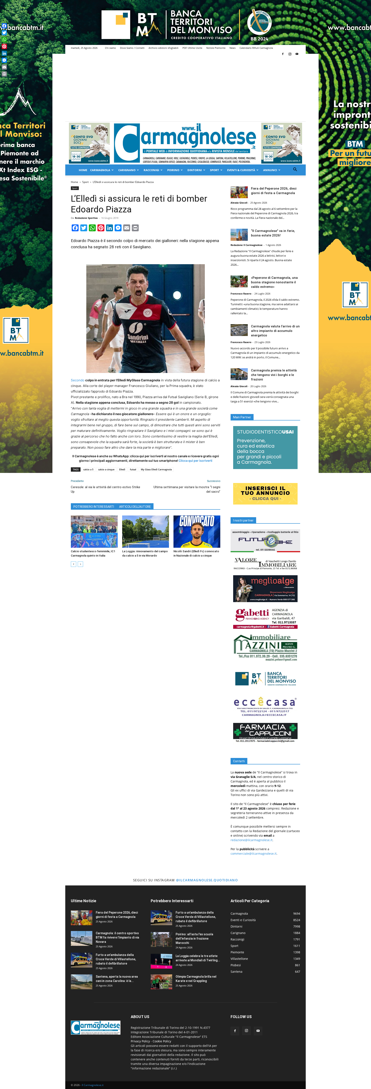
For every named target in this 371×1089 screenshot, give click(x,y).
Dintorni (194, 170)
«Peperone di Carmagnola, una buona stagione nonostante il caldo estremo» (274, 282)
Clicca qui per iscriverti (195, 460)
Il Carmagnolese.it (92, 1085)
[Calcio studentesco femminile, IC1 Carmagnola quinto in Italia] (94, 531)
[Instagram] (290, 54)
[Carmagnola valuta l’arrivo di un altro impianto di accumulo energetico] (239, 330)
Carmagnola (100, 170)
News (233, 47)
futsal (133, 469)
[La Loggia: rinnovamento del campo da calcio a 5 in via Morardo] (145, 531)
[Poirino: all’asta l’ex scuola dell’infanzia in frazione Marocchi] (161, 939)
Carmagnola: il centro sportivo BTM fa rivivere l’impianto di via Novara (117, 937)
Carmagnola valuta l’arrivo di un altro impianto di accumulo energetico (275, 330)
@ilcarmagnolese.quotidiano (207, 880)
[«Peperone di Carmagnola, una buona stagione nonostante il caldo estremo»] (239, 281)
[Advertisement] (185, 89)
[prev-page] (73, 564)
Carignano (126, 170)
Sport (214, 170)
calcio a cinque (106, 469)
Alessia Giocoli (239, 202)
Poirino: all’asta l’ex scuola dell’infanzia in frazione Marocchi (194, 939)
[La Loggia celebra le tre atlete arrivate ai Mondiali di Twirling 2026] (161, 961)
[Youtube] (297, 54)
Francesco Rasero (241, 293)
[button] (295, 170)
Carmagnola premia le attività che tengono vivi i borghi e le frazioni (274, 374)
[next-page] (80, 564)
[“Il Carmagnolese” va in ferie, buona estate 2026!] (239, 235)
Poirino (173, 170)
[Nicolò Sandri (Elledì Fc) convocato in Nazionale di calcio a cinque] (196, 531)
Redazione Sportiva (86, 217)
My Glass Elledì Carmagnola (156, 469)
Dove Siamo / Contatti (132, 47)
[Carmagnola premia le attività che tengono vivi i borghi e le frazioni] (239, 374)
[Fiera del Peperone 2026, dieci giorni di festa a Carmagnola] (239, 192)
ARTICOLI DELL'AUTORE (135, 506)
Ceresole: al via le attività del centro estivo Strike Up (105, 489)
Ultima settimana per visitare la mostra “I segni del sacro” (187, 489)
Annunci (270, 170)
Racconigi (151, 170)
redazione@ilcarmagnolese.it (251, 840)
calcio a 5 (88, 469)
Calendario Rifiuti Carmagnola (256, 47)
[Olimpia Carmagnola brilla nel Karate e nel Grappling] (161, 981)
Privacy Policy (140, 1041)
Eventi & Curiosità (241, 170)
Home (83, 170)
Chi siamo (110, 47)
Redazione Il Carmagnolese (247, 245)
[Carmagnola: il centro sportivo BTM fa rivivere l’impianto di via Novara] (81, 938)
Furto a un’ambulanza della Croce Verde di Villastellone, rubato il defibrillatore (116, 959)
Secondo (78, 380)
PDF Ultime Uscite (192, 47)
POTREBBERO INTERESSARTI (93, 506)
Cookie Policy (162, 1041)
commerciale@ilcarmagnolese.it (254, 853)
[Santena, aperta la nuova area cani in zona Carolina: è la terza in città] (81, 981)
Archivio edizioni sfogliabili (163, 47)
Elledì (122, 469)
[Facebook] (283, 54)
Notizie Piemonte (215, 47)
